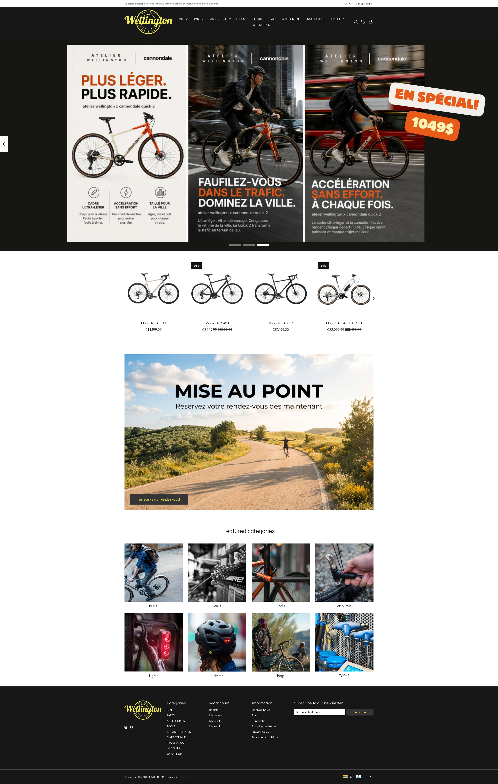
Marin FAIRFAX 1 (217, 323)
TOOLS (344, 675)
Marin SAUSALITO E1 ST (344, 323)
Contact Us (258, 721)
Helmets (217, 675)
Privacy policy (260, 732)
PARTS (217, 606)
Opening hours (261, 710)
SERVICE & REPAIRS (265, 19)
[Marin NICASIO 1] (153, 289)
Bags (281, 675)
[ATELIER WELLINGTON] (148, 21)
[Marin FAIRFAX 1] (217, 289)
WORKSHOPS (261, 25)
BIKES (153, 606)
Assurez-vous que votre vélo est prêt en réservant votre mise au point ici (182, 3)
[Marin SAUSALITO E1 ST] (344, 289)
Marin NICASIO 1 (153, 323)
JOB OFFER (337, 19)
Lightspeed (185, 776)
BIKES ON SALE (291, 19)
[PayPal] (345, 777)
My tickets (215, 721)
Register (214, 710)
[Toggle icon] (356, 21)
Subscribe (359, 712)
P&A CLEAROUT (315, 19)
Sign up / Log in (364, 3)
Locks (281, 606)
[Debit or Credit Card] (351, 777)
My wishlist (216, 726)
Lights (153, 675)
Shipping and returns (265, 726)
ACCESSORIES (176, 721)
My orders (215, 715)
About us (257, 715)
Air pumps (344, 606)
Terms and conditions (265, 737)
